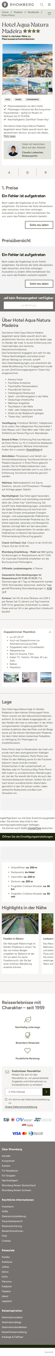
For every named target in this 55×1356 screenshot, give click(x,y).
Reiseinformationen (12, 1231)
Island (5, 1296)
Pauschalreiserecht (12, 1221)
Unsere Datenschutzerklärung (21, 1106)
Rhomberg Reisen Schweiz (16, 1190)
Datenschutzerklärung (14, 1216)
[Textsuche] (42, 5)
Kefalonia (7, 1261)
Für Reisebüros (10, 1170)
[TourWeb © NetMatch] (49, 1352)
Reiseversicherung (12, 1226)
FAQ (4, 1235)
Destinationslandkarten (14, 1327)
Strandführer (33, 449)
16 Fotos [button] (11, 70)
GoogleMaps (34, 828)
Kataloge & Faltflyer (12, 1336)
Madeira (6, 1291)
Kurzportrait (8, 1160)
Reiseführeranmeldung (14, 1332)
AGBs (5, 1211)
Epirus (5, 1271)
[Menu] (49, 5)
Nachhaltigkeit (10, 1180)
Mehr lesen (10, 136)
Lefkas (5, 1266)
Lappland (7, 1301)
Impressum (8, 1206)
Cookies (6, 1240)
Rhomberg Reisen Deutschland (18, 1185)
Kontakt (6, 1155)
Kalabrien (7, 1286)
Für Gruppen (8, 1175)
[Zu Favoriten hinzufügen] (49, 14)
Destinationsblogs (11, 1322)
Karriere (6, 1165)
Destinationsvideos (12, 1317)
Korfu (5, 1276)
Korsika (6, 1257)
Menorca (6, 1281)
